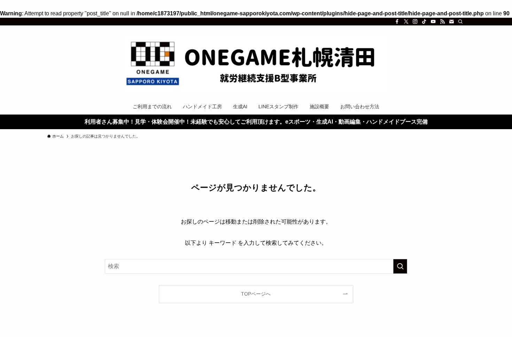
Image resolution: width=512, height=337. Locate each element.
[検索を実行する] (400, 266)
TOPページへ (256, 294)
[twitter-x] (406, 21)
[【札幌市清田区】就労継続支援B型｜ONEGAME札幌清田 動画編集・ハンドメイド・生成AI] (256, 63)
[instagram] (415, 21)
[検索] (460, 21)
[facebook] (397, 21)
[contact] (451, 21)
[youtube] (433, 21)
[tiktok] (424, 21)
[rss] (442, 21)
